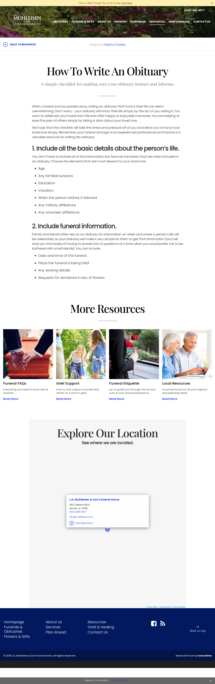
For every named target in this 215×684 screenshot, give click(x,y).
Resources (97, 622)
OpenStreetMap (179, 606)
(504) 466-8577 (78, 511)
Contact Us (98, 632)
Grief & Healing (101, 627)
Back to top (198, 631)
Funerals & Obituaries (13, 629)
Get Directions (84, 523)
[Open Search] (210, 10)
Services (53, 627)
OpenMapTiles (165, 606)
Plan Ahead (56, 632)
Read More (127, 3)
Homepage (14, 622)
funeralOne (205, 655)
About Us (54, 622)
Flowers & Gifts (17, 636)
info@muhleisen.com (81, 516)
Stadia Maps (152, 606)
